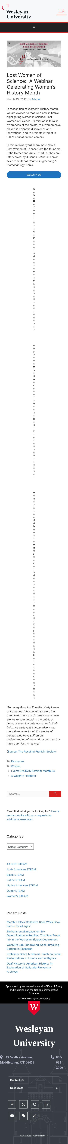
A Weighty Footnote (23, 775)
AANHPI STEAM (17, 864)
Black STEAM (15, 874)
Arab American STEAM (21, 869)
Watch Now (34, 174)
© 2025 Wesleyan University (32, 1136)
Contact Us (17, 1080)
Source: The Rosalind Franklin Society (32, 751)
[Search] (55, 794)
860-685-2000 (59, 1062)
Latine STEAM (16, 880)
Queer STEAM (16, 890)
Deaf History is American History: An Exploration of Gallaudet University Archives (30, 967)
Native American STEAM (22, 885)
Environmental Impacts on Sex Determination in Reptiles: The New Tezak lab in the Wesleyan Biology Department (33, 935)
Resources (17, 761)
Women (16, 766)
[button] (61, 11)
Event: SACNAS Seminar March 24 (33, 770)
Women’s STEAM (17, 896)
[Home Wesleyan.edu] (34, 1008)
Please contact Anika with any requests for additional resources (33, 815)
